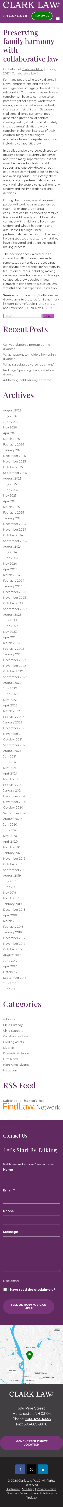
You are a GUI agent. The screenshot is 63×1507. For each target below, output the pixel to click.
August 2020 (12, 819)
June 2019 (10, 887)
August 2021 (12, 751)
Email (9, 1190)
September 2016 (14, 977)
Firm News (10, 1059)
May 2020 (10, 836)
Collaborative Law (24, 73)
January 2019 (12, 904)
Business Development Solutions (30, 1493)
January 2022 (12, 722)
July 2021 (9, 756)
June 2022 (10, 694)
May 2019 (9, 892)
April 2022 (10, 705)
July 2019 (9, 881)
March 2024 (11, 575)
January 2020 (13, 853)
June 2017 (10, 960)
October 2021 (12, 739)
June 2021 (10, 762)
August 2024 (12, 546)
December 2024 (14, 524)
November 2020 (14, 802)
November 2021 (14, 734)
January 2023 (12, 654)
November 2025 (14, 461)
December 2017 (14, 938)
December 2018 (14, 909)
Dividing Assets (13, 1042)
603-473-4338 (15, 16)
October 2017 (12, 949)
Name (8, 1170)
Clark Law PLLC (32, 69)
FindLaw (31, 1497)
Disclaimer (11, 1281)
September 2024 (15, 541)
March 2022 (11, 711)
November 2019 (14, 858)
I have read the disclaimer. (31, 1289)
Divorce (8, 1047)
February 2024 (13, 580)
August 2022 (12, 682)
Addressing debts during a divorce (27, 380)
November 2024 (14, 529)
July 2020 (10, 824)
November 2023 (14, 597)
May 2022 (10, 699)
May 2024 (10, 563)
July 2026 (10, 416)
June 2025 (10, 490)
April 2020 (10, 841)
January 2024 (12, 586)
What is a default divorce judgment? (29, 364)
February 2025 (13, 512)
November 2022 (14, 665)
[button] (58, 18)
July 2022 (10, 688)
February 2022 (13, 716)
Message (10, 1232)
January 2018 (12, 932)
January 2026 (12, 450)
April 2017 (10, 966)
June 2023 (10, 626)
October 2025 (13, 467)
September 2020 (15, 813)
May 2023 (10, 631)
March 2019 (11, 898)
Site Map (28, 1489)
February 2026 (13, 444)
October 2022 (13, 671)
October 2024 (13, 535)
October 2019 (12, 864)
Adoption (9, 1019)
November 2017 (14, 943)
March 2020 (11, 847)
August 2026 (12, 410)
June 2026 (10, 422)
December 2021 (14, 728)
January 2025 (12, 518)
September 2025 (15, 473)
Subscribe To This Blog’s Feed (24, 1100)
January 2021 (12, 790)
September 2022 (15, 677)
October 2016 (12, 972)
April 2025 (10, 501)
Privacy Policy (46, 1489)
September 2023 (15, 609)
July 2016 (9, 983)
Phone (8, 1211)
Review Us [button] (42, 16)
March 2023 (11, 643)
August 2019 (12, 875)
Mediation (10, 1070)
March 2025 (11, 507)
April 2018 (10, 915)
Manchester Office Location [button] (32, 1443)
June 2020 (10, 830)
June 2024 (10, 558)
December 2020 (14, 796)
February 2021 (13, 785)
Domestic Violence (16, 1053)
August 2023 (12, 614)
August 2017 (12, 955)
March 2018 (11, 921)
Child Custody (13, 1025)
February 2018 (13, 926)
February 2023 (13, 648)
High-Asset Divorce (16, 1064)
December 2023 (14, 592)
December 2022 (14, 660)
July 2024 (10, 552)
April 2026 (10, 433)
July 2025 (10, 484)
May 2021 (9, 768)
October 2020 (13, 807)
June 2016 (10, 989)
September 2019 (14, 870)
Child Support (13, 1030)
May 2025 (10, 495)
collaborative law (29, 143)
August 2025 (12, 478)
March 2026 (11, 439)
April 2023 (10, 637)
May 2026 (10, 427)
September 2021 (14, 745)
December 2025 (14, 456)
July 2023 (10, 620)
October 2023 (13, 603)
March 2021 (11, 779)
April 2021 (10, 773)
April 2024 (10, 569)
